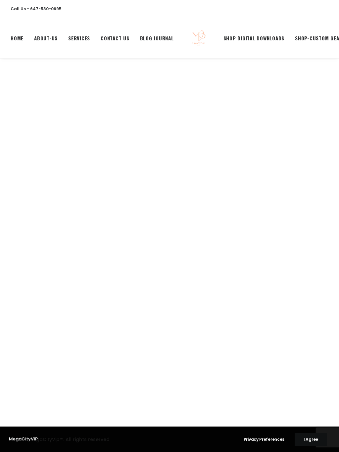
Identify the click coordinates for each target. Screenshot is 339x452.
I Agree (311, 439)
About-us (46, 38)
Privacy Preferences (264, 439)
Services (79, 38)
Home (17, 38)
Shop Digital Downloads (254, 38)
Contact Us (115, 38)
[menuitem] (19, 38)
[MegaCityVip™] (198, 38)
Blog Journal (157, 38)
